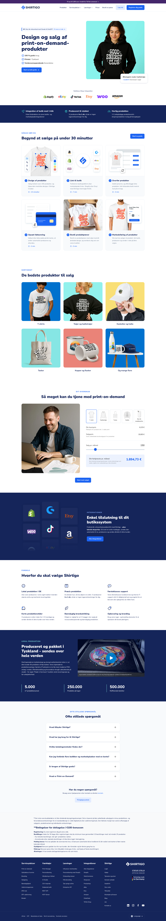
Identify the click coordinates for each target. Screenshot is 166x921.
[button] (136, 916)
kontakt (100, 793)
